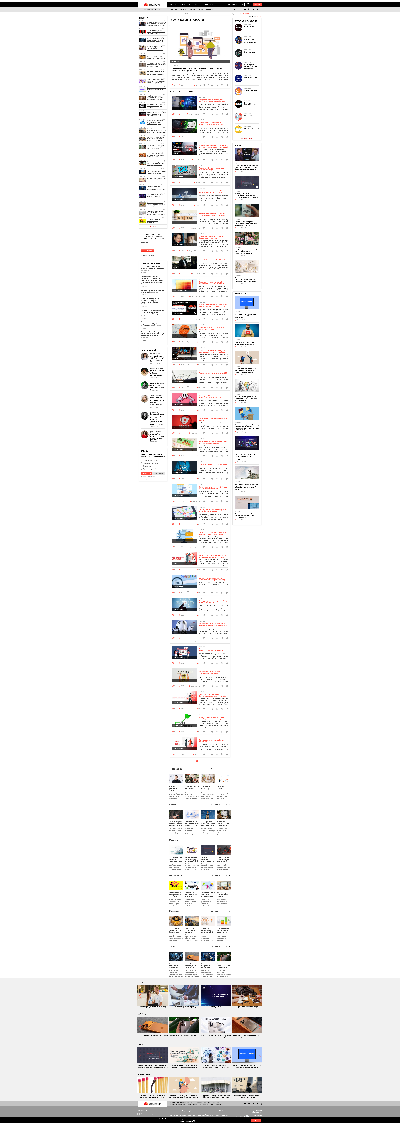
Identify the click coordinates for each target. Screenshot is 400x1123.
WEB (199, 137)
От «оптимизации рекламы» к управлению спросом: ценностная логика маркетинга (247, 398)
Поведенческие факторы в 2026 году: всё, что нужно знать (212, 328)
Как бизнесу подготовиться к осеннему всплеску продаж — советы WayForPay (156, 155)
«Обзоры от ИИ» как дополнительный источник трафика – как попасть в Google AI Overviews (212, 534)
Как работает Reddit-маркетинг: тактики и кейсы (213, 419)
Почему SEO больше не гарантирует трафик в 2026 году (211, 169)
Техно (190, 4)
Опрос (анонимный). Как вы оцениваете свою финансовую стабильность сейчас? (153, 456)
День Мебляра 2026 (251, 90)
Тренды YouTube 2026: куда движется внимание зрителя (245, 343)
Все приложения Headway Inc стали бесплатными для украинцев (156, 106)
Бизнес (182, 4)
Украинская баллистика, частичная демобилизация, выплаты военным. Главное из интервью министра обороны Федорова (152, 280)
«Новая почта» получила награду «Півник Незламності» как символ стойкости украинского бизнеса (156, 32)
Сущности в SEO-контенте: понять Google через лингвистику (211, 237)
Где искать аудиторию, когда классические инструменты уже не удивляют (215, 1066)
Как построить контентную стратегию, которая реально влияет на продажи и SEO (212, 557)
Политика (219, 1105)
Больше (153, 226)
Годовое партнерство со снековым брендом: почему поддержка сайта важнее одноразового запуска (184, 1066)
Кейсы (140, 1044)
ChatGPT (185, 641)
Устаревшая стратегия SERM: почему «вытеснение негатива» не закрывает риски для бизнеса (212, 215)
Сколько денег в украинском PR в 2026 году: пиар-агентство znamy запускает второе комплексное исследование (156, 163)
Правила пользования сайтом (180, 1105)
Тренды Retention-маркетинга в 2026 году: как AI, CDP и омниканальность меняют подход (246, 457)
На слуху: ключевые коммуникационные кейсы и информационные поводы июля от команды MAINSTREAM (246, 196)
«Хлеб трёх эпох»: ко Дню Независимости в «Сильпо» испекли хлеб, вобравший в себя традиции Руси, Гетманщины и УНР (155, 97)
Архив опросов (145, 479)
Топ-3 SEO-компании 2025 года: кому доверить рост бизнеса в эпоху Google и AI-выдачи (213, 352)
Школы (200, 9)
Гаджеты (142, 1014)
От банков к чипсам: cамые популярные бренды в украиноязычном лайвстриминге (155, 196)
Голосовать (146, 473)
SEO (199, 85)
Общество (198, 4)
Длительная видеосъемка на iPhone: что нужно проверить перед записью (247, 1036)
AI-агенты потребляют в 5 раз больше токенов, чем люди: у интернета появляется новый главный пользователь (156, 40)
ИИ (200, 228)
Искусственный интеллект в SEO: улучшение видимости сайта (210, 672)
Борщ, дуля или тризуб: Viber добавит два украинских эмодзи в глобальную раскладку (157, 81)
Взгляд (198, 251)
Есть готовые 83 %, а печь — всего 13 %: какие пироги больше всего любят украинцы (156, 56)
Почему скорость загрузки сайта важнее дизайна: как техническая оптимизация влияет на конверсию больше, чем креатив (211, 125)
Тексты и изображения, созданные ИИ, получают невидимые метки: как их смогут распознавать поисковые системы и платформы (157, 188)
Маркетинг (173, 4)
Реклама (207, 1102)
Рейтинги (209, 9)
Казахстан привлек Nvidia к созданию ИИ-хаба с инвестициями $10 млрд (150, 300)
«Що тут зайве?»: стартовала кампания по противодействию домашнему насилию (156, 147)
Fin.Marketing (249, 26)
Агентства (173, 9)
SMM (199, 433)
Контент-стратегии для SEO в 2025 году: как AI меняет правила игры (213, 488)
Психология (144, 1074)
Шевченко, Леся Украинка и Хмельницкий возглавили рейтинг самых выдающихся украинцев (155, 73)
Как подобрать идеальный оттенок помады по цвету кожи (152, 267)
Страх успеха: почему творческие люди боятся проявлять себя (247, 1096)
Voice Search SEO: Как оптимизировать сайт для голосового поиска (213, 442)
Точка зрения (209, 4)
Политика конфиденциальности (181, 1102)
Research (192, 296)
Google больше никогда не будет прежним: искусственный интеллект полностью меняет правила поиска (212, 101)
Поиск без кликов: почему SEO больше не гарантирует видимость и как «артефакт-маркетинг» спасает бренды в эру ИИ (213, 193)
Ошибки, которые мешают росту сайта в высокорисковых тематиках (213, 510)
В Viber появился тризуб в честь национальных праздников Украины (156, 89)
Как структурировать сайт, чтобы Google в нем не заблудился (213, 601)
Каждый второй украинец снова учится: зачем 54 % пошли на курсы (156, 180)
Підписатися (147, 250)
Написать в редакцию (147, 1114)
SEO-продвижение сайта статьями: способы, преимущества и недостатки (212, 718)
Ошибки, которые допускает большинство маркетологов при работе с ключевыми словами (213, 696)
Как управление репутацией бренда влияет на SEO (211, 740)
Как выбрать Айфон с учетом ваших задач (153, 1035)
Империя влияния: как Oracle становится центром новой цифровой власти (245, 515)
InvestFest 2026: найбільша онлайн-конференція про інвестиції (251, 41)
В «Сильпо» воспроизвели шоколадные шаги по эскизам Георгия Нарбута (156, 204)
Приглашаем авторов (200, 1105)
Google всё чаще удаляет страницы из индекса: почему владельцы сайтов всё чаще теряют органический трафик (213, 146)
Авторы (192, 9)
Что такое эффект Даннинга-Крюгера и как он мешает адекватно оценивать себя (184, 1096)
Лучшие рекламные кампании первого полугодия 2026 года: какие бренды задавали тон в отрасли (245, 280)
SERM (196, 228)
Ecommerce (191, 641)
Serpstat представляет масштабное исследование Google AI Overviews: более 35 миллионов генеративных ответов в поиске (211, 284)
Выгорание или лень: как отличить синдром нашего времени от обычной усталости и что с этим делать (152, 1096)
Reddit (192, 433)
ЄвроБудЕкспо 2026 (251, 128)
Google (196, 114)
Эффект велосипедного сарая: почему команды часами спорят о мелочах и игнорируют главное (216, 1096)
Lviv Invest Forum (250, 52)
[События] (251, 4)
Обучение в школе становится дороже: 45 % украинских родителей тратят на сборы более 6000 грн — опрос (156, 138)
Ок (256, 1120)
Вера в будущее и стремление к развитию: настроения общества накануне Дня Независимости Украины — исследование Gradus (156, 130)
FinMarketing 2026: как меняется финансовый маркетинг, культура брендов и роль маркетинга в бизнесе (156, 114)
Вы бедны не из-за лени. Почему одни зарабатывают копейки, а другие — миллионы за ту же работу (246, 486)
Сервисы (183, 9)
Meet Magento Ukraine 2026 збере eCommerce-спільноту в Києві (251, 67)
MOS (212, 1105)
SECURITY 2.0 (248, 116)
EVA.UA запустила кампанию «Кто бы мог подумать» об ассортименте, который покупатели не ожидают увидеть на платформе (247, 253)
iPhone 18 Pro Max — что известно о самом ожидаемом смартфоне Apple (216, 1036)
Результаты (159, 473)
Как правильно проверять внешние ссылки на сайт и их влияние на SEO (211, 649)
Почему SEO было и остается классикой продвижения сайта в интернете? (213, 465)
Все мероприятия (247, 138)
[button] (229, 769)
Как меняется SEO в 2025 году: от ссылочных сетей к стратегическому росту (212, 579)
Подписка (257, 4)
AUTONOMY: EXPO (250, 78)
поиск (243, 4)
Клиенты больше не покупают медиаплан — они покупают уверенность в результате (245, 370)
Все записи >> (215, 769)
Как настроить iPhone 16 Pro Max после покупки (184, 1036)
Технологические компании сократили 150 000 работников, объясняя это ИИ (152, 324)
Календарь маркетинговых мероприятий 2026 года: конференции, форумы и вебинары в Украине (155, 122)
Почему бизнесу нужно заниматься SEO (213, 373)
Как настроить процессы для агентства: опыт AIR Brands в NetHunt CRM (245, 315)
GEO (197, 85)
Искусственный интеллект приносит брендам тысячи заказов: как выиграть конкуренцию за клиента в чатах (213, 625)
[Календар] (248, 4)
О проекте (198, 1102)
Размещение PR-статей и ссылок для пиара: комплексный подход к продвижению (212, 397)
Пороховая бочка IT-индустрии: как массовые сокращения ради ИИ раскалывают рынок (152, 334)
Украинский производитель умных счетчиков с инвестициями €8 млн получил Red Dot (156, 212)
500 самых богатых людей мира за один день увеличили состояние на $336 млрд (152, 312)
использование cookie (217, 1119)
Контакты (216, 1102)
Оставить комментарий (148, 476)
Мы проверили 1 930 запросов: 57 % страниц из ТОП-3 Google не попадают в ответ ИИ (197, 69)
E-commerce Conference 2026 (250, 104)
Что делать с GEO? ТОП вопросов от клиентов (212, 260)
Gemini (191, 114)
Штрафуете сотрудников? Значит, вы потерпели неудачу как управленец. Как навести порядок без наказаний (247, 427)
